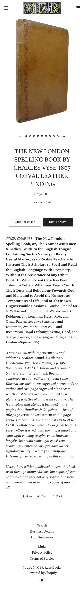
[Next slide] (64, 136)
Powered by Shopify (42, 573)
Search (42, 525)
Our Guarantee (42, 537)
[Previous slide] (20, 136)
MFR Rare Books (48, 567)
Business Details (42, 531)
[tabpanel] (42, 71)
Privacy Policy (42, 552)
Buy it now (58, 222)
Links (42, 546)
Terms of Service (42, 559)
